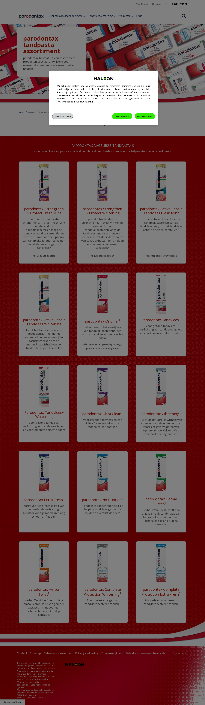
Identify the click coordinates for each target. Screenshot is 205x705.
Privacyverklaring (83, 101)
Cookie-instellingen (62, 116)
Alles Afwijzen (122, 116)
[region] (103, 98)
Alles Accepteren (144, 116)
